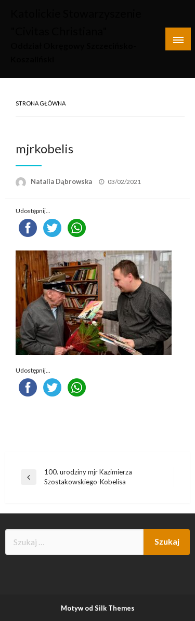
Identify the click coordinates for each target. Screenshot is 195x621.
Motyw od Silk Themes (98, 608)
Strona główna (41, 103)
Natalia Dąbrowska (62, 181)
